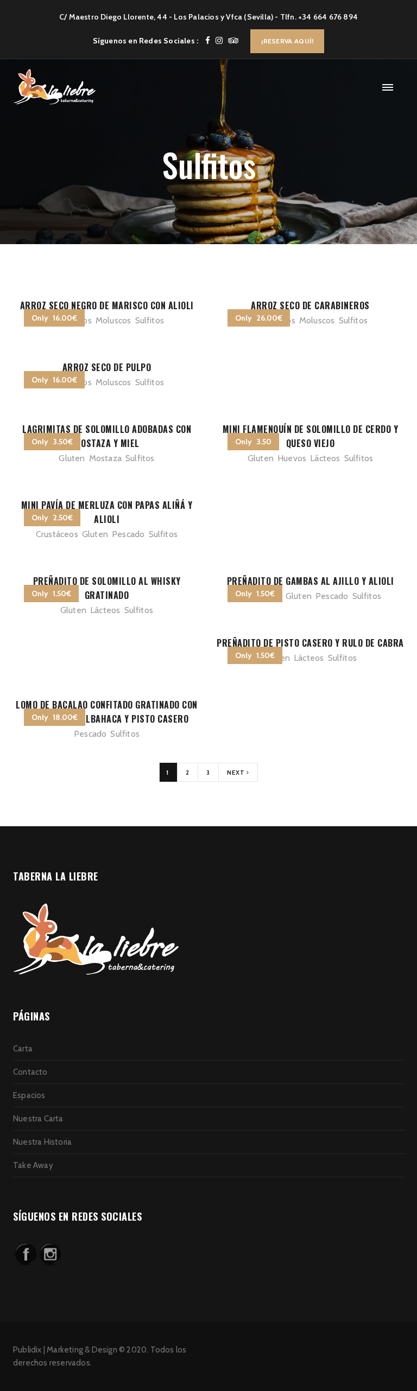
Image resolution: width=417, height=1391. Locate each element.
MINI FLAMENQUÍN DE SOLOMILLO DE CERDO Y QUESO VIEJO (311, 436)
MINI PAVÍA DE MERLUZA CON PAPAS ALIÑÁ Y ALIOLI (107, 512)
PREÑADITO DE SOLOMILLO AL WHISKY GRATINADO (107, 588)
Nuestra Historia (42, 1142)
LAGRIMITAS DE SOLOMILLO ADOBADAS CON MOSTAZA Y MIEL (106, 436)
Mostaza (105, 458)
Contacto (30, 1072)
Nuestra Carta (38, 1119)
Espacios (29, 1095)
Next (237, 772)
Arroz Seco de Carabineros (310, 305)
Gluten (72, 458)
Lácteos (325, 458)
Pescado (128, 534)
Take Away (33, 1165)
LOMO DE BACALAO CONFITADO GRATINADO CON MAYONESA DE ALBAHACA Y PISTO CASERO (107, 711)
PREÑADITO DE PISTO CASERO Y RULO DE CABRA (310, 642)
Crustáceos (57, 534)
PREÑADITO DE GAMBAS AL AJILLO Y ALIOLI (310, 581)
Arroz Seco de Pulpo (106, 367)
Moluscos (113, 320)
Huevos (291, 458)
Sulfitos (150, 320)
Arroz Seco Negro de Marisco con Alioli (107, 305)
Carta (23, 1049)
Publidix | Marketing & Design (65, 1350)
